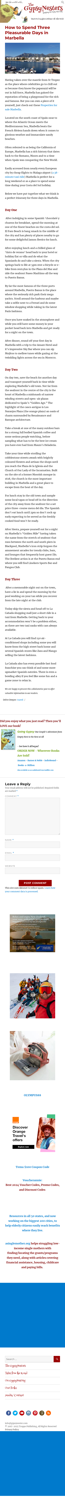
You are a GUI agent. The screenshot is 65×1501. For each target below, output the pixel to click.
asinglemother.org (17, 1243)
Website (10, 866)
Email (9, 853)
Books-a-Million (26, 765)
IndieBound (50, 760)
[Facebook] (8, 1413)
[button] (62, 2)
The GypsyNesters (15, 1366)
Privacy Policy (12, 1429)
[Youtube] (21, 1413)
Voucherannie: (32, 1180)
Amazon (21, 760)
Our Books (11, 1388)
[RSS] (48, 1413)
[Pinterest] (35, 1413)
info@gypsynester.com (16, 1423)
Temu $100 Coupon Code (32, 1167)
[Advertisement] (32, 1315)
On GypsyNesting (15, 1381)
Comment (12, 796)
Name (9, 840)
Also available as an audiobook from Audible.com (35, 770)
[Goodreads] (41, 1413)
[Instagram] (28, 1413)
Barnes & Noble (35, 760)
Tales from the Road (16, 1373)
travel (20, 700)
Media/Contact (14, 1395)
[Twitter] (15, 1413)
